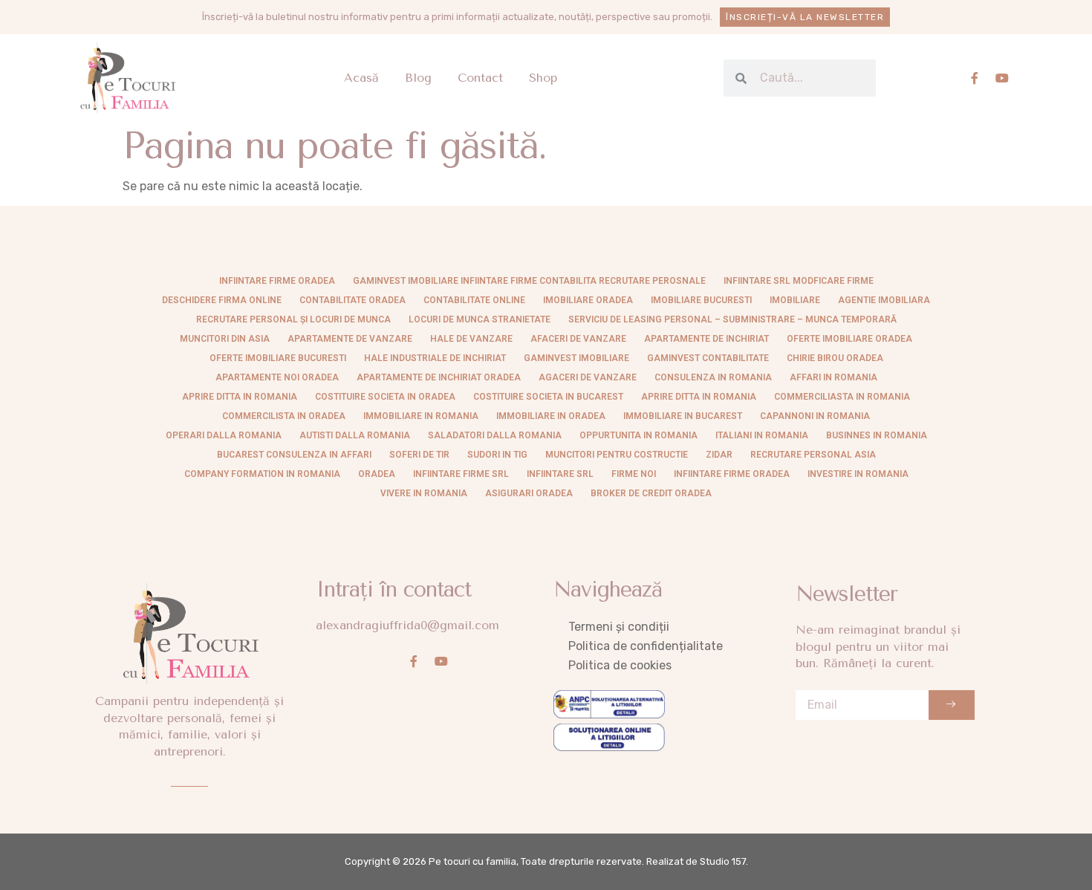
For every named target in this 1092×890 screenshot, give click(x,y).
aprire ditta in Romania (239, 397)
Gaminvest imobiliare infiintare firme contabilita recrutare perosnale (529, 281)
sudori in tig (497, 454)
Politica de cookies (620, 665)
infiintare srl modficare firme (799, 281)
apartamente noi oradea (277, 377)
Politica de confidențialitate (645, 646)
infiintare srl (560, 474)
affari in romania (833, 377)
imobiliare (795, 300)
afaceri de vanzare (578, 339)
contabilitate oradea (352, 300)
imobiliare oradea (588, 300)
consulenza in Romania (713, 377)
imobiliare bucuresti (701, 300)
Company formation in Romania (262, 474)
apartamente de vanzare (349, 339)
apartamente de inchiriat (706, 339)
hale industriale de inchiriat (435, 358)
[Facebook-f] (975, 78)
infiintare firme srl (461, 474)
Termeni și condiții (618, 627)
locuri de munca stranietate (479, 319)
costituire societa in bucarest (548, 397)
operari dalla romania (224, 435)
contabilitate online (474, 300)
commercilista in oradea (283, 416)
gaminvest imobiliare (576, 358)
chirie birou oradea (835, 358)
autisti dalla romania (354, 435)
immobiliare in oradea (550, 416)
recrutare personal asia (813, 454)
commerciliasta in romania (842, 397)
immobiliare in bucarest (682, 416)
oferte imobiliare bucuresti (277, 358)
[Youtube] (1002, 78)
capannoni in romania (815, 416)
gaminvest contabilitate (708, 358)
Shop (543, 78)
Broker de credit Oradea (651, 493)
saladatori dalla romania (495, 435)
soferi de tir (419, 454)
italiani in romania (761, 435)
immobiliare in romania (420, 416)
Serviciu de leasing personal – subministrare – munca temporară (732, 319)
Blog (418, 78)
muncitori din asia (225, 339)
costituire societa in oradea (385, 397)
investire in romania (858, 474)
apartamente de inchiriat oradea (439, 377)
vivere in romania (423, 493)
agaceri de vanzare (588, 377)
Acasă (361, 78)
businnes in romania (876, 435)
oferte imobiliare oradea (849, 339)
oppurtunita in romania (638, 435)
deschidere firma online (222, 300)
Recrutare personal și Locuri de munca (293, 319)
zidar (719, 454)
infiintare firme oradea (277, 281)
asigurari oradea (529, 493)
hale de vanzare (471, 339)
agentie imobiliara (884, 300)
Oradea (376, 474)
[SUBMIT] (952, 705)
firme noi (633, 474)
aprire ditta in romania (698, 397)
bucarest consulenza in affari (294, 454)
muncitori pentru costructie (616, 454)
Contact (480, 78)
